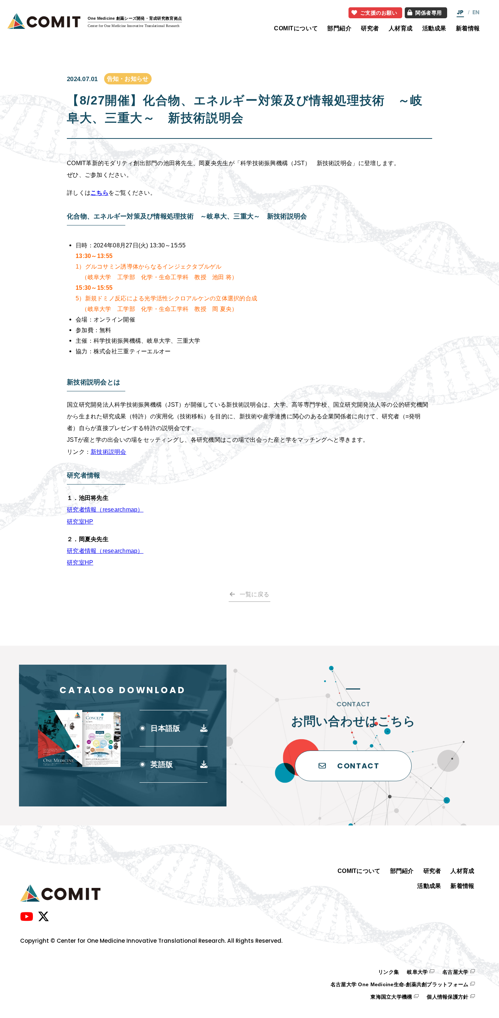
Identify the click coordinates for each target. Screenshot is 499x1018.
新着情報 (468, 28)
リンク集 (388, 972)
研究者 (370, 28)
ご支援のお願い (378, 13)
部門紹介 (339, 28)
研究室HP (80, 521)
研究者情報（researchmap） (105, 509)
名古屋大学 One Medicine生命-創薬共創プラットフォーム (400, 984)
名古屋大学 (455, 972)
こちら (99, 192)
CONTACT (358, 766)
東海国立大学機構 (391, 997)
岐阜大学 (417, 972)
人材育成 (401, 28)
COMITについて (296, 28)
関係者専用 (428, 13)
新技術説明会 (108, 451)
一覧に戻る (254, 594)
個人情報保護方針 (447, 997)
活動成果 (434, 28)
